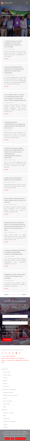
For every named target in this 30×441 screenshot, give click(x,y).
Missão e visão (6, 372)
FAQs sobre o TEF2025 (8, 412)
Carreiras (5, 424)
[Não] (28, 435)
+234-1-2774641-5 (10, 356)
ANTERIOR (6, 294)
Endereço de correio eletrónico (11, 313)
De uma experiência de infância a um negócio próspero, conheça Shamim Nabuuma (15, 252)
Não (12, 438)
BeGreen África (6, 403)
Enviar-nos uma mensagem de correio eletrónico (13, 358)
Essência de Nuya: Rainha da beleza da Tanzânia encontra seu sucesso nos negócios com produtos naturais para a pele (14, 226)
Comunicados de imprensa (9, 421)
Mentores (5, 380)
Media (4, 415)
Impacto (5, 398)
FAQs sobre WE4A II (7, 401)
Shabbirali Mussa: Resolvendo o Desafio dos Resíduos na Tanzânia (14, 276)
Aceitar (7, 438)
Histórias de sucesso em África (10, 395)
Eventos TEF (6, 386)
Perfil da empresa (7, 375)
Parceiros (5, 377)
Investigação (6, 418)
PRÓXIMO (24, 294)
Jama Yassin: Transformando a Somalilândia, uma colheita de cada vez (15, 200)
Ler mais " (6, 58)
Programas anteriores (8, 392)
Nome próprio (6, 320)
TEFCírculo (5, 427)
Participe (5, 383)
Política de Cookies (20, 438)
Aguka (4, 406)
